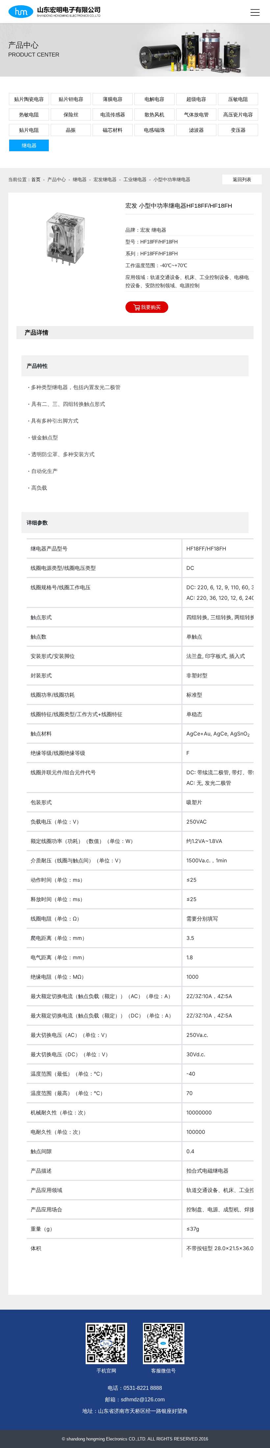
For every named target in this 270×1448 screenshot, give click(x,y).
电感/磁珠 (154, 130)
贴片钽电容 (71, 99)
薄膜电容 (112, 99)
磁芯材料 (112, 130)
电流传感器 (112, 114)
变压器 (238, 130)
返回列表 (242, 179)
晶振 (71, 130)
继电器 (29, 145)
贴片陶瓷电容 (29, 99)
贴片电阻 (29, 130)
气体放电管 (196, 114)
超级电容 (196, 99)
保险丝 (71, 114)
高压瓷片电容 (238, 114)
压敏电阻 (238, 99)
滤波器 (196, 130)
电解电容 (154, 99)
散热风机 (154, 114)
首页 (35, 179)
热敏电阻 (29, 114)
